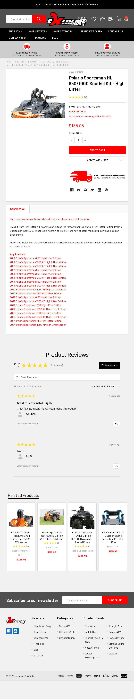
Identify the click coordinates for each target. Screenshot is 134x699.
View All (113, 653)
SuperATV (90, 626)
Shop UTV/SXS (36, 31)
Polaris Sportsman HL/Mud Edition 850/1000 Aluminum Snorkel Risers (82, 537)
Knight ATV (115, 631)
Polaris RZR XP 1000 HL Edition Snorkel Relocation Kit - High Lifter (113, 537)
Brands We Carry (91, 31)
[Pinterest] (106, 190)
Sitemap (38, 655)
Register (83, 20)
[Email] (79, 190)
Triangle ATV (115, 626)
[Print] (86, 190)
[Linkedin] (99, 190)
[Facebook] (72, 190)
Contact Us (115, 31)
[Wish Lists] (96, 19)
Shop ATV (14, 31)
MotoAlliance (92, 647)
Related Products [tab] (23, 495)
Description (17, 209)
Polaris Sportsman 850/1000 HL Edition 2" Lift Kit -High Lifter (51, 535)
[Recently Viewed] (113, 19)
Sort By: (95, 386)
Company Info (17, 37)
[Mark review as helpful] (116, 423)
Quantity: (75, 133)
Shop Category (62, 31)
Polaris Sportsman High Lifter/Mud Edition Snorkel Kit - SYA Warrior (21, 537)
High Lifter (90, 631)
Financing (40, 37)
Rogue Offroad (117, 637)
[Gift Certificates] (104, 19)
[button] (66, 365)
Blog (55, 37)
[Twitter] (92, 190)
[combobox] (26, 19)
